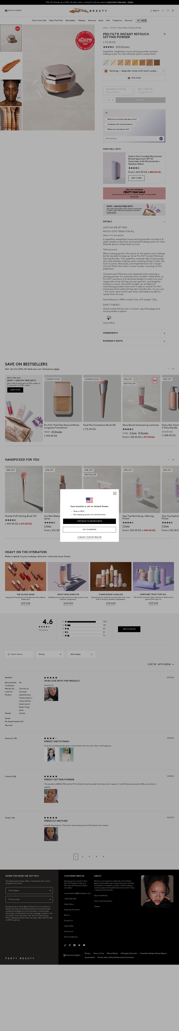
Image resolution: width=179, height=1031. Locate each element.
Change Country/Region (89, 537)
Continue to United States (89, 521)
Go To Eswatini (89, 529)
